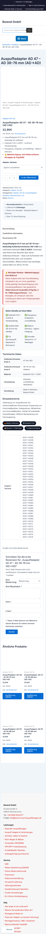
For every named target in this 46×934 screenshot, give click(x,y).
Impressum (9, 875)
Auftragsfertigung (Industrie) (17, 854)
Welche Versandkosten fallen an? (19, 910)
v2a (22, 195)
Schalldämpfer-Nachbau (15, 850)
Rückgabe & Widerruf (14, 913)
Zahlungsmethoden (13, 885)
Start (4, 102)
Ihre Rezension (14, 586)
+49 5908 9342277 (15, 815)
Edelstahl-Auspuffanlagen (16, 829)
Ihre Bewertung (11, 581)
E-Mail (9, 611)
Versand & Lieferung (13, 882)
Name (8, 602)
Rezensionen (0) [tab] (10, 238)
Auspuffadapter (31, 193)
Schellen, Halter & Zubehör (16, 836)
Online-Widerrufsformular (15, 871)
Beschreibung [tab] (8, 229)
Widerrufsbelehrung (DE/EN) (17, 867)
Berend (10, 198)
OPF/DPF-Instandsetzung (15, 846)
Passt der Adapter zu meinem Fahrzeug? (22, 917)
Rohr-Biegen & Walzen (14, 839)
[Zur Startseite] (23, 799)
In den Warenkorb (28, 177)
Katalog (15, 45)
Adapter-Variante (10, 162)
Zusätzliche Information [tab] (13, 233)
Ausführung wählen (10, 696)
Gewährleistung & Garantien (16, 889)
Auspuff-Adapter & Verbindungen (20, 102)
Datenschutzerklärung (14, 878)
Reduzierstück (15, 195)
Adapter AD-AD (9, 118)
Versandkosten (20, 134)
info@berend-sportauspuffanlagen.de (25, 818)
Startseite (6, 45)
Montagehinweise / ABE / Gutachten (20, 921)
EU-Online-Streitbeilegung (16, 896)
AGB (6, 864)
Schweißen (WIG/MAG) (14, 843)
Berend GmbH (11, 22)
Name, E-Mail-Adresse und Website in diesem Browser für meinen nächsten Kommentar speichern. (21, 623)
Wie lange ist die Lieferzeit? (16, 906)
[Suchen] (29, 30)
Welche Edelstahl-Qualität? (16, 924)
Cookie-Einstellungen (14, 893)
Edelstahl (6, 195)
